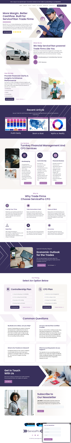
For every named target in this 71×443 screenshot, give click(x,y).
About (20, 5)
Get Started (39, 5)
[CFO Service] (35, 62)
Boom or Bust (38, 133)
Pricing (34, 5)
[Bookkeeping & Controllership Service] (35, 57)
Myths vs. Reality (57, 133)
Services (25, 5)
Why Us (29, 5)
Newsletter (45, 5)
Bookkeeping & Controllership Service (50, 57)
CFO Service (42, 62)
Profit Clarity (16, 133)
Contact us (51, 5)
